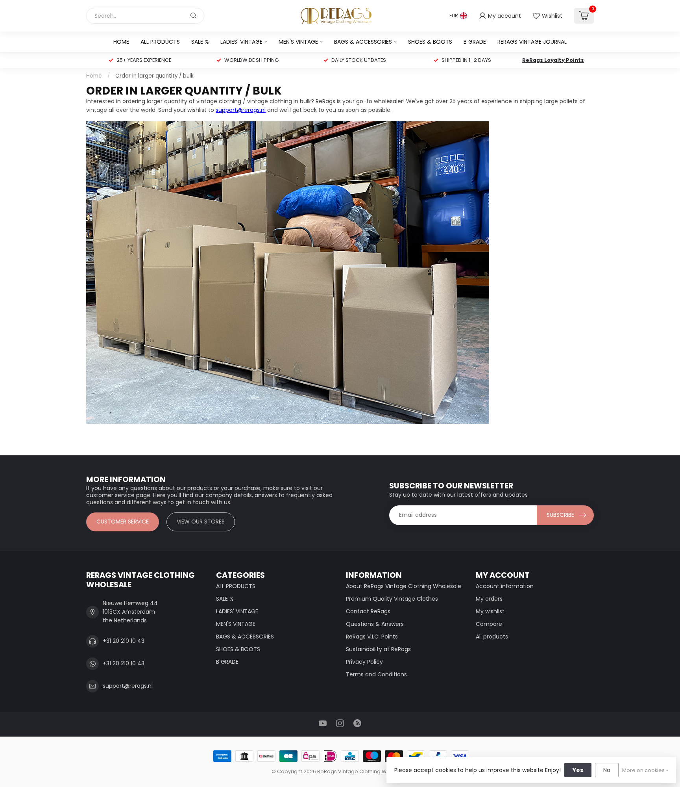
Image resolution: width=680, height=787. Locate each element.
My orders (489, 599)
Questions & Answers (375, 624)
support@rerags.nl (241, 110)
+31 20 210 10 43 (123, 641)
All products (492, 636)
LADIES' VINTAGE (241, 42)
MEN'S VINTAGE (298, 42)
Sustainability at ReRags (378, 649)
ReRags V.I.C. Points (372, 636)
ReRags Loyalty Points (553, 60)
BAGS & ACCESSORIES (363, 42)
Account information (505, 586)
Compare (489, 624)
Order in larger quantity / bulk (154, 76)
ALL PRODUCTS (160, 42)
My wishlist (490, 611)
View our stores (201, 521)
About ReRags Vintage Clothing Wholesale (403, 586)
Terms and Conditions (376, 674)
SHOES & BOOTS (430, 42)
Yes (578, 770)
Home (121, 42)
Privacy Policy (364, 662)
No (606, 770)
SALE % (200, 42)
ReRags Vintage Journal (532, 42)
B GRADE (475, 42)
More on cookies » (645, 770)
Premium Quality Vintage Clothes (392, 599)
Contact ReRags (368, 611)
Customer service (122, 521)
